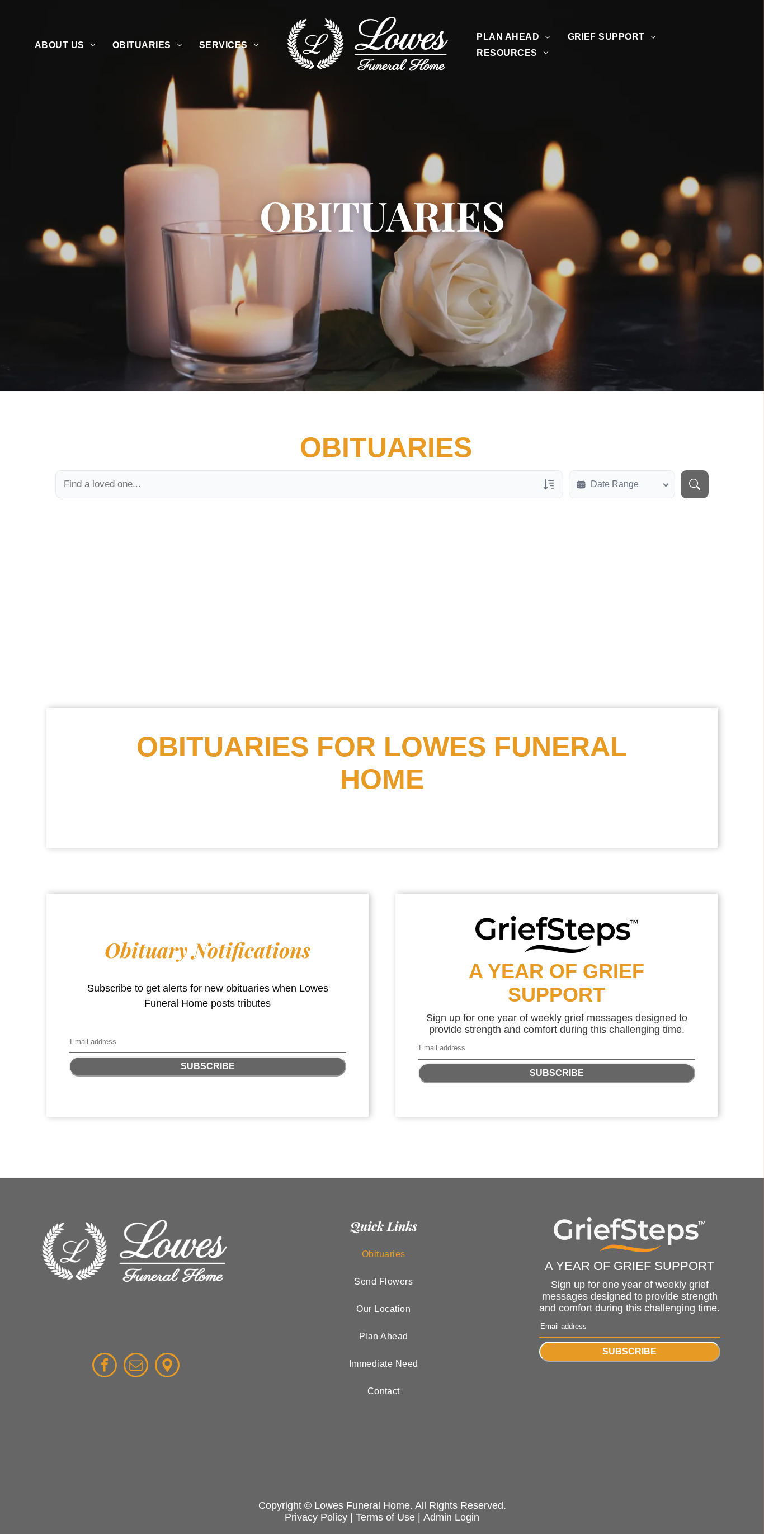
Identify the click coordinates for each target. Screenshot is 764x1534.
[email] (136, 1366)
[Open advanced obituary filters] (549, 484)
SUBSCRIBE (208, 1066)
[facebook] (104, 1366)
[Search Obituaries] (695, 484)
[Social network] (167, 1366)
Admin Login (451, 1517)
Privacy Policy (316, 1517)
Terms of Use (385, 1517)
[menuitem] (65, 45)
